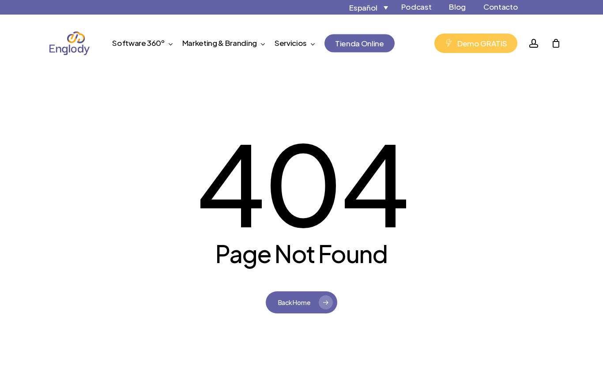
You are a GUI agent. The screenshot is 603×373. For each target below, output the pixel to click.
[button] (360, 7)
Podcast (416, 6)
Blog (457, 6)
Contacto (500, 6)
